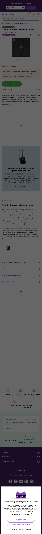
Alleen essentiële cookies (21, 524)
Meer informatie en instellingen (21, 529)
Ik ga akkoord (21, 519)
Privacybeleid (25, 514)
